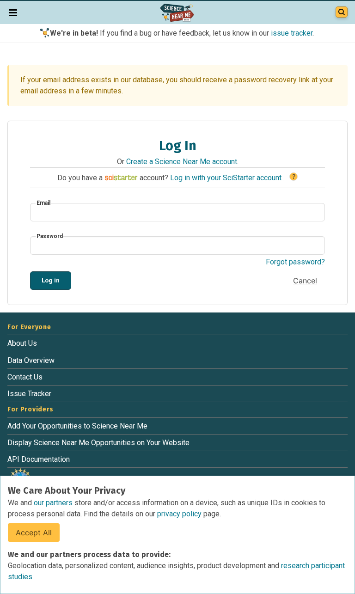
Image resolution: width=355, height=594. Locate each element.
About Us (22, 343)
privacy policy (180, 513)
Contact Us (25, 377)
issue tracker (291, 33)
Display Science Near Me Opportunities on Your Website (98, 442)
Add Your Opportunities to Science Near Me (77, 426)
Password (50, 236)
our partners (54, 502)
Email (43, 203)
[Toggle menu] (12, 12)
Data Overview (31, 360)
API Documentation (38, 459)
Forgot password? (295, 261)
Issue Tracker (29, 393)
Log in (51, 280)
